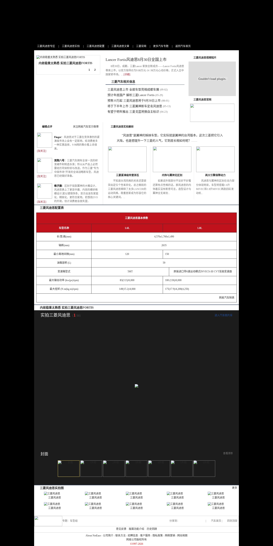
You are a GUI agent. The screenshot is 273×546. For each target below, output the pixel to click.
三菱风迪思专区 (46, 46)
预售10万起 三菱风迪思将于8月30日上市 (134, 100)
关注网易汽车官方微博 (86, 126)
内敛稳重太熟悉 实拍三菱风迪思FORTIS (65, 63)
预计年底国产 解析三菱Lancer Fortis (130, 95)
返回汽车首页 (183, 46)
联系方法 (120, 535)
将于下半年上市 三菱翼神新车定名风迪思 (134, 106)
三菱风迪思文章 (120, 46)
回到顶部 (232, 520)
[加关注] (41, 150)
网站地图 (182, 535)
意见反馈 (121, 528)
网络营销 (170, 535)
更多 (234, 487)
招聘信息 (133, 535)
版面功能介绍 (136, 528)
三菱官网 (141, 46)
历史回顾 (152, 528)
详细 (126, 74)
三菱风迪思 (54, 497)
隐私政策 (157, 535)
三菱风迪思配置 (96, 46)
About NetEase (93, 535)
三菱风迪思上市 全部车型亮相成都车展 (133, 89)
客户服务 (145, 535)
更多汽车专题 (160, 46)
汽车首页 (216, 520)
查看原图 (228, 453)
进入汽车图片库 (223, 315)
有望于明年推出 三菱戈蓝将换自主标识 (133, 111)
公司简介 (108, 535)
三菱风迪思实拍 (71, 46)
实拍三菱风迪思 (55, 315)
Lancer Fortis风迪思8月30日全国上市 (136, 59)
